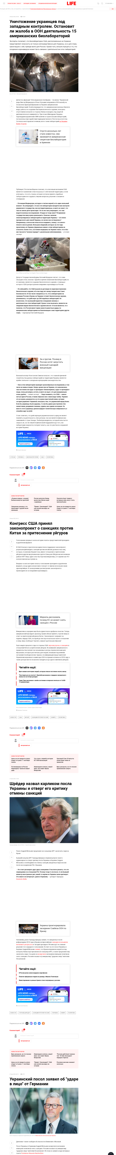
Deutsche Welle (21, 879)
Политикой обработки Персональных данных (43, 9)
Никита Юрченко (22, 450)
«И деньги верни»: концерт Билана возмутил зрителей (20, 499)
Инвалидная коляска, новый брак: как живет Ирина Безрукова (43, 768)
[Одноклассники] (43, 467)
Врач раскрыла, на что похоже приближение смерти (67, 767)
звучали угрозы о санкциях (58, 645)
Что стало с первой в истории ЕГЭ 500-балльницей (43, 759)
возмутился (42, 954)
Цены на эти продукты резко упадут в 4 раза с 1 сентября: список (66, 508)
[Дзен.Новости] (27, 467)
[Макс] (31, 467)
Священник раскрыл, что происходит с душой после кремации (19, 508)
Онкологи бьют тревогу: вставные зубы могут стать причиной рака (66, 500)
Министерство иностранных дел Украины (46, 1135)
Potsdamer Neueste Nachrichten (32, 1153)
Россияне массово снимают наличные (66, 1063)
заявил (37, 949)
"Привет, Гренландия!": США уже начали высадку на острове (43, 508)
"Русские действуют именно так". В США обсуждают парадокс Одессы (66, 1056)
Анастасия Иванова (23, 1005)
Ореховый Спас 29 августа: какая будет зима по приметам (65, 760)
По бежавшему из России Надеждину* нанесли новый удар (20, 768)
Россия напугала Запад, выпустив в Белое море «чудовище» (41, 500)
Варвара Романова (22, 710)
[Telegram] (35, 467)
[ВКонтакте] (39, 467)
